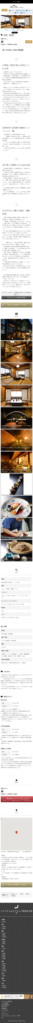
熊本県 (3, 985)
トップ (2, 30)
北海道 (3, 919)
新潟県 (3, 941)
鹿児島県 (4, 987)
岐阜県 (3, 953)
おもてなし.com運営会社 (7, 1001)
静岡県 (3, 955)
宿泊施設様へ (4, 1008)
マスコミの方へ (5, 1010)
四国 (3, 978)
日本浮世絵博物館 (5, 726)
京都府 (3, 965)
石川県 (3, 948)
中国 (3, 973)
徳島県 (3, 980)
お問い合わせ (4, 1006)
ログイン (13, 10)
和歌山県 (4, 970)
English (29, 10)
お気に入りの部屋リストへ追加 (16, 305)
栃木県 (3, 933)
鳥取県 (3, 975)
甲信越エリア (8, 30)
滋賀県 (3, 963)
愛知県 (3, 956)
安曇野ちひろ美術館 (6, 748)
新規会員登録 (21, 10)
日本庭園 (11, 35)
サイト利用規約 (5, 1003)
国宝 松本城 (4, 700)
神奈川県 (4, 936)
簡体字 (18, 12)
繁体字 (24, 12)
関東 (3, 931)
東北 (3, 924)
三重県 (3, 958)
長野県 (13, 30)
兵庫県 (3, 969)
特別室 (5, 35)
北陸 (3, 946)
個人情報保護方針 (5, 1004)
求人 (3, 1017)
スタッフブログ (5, 1013)
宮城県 (3, 928)
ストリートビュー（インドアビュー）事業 (11, 1015)
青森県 (3, 926)
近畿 (3, 961)
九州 (3, 983)
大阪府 (3, 967)
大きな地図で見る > (27, 851)
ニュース (3, 1012)
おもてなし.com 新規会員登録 (17, 297)
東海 (3, 951)
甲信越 (3, 939)
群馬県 (3, 935)
